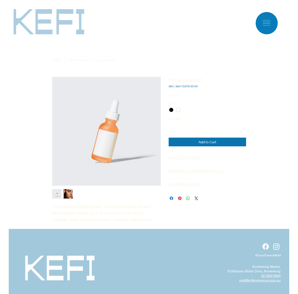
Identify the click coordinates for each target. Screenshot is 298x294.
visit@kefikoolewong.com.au (260, 280)
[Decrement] (172, 126)
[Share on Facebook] (171, 198)
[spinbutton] (179, 126)
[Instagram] (276, 246)
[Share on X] (196, 198)
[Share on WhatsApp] (188, 198)
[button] (266, 23)
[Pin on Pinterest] (179, 198)
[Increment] (185, 126)
